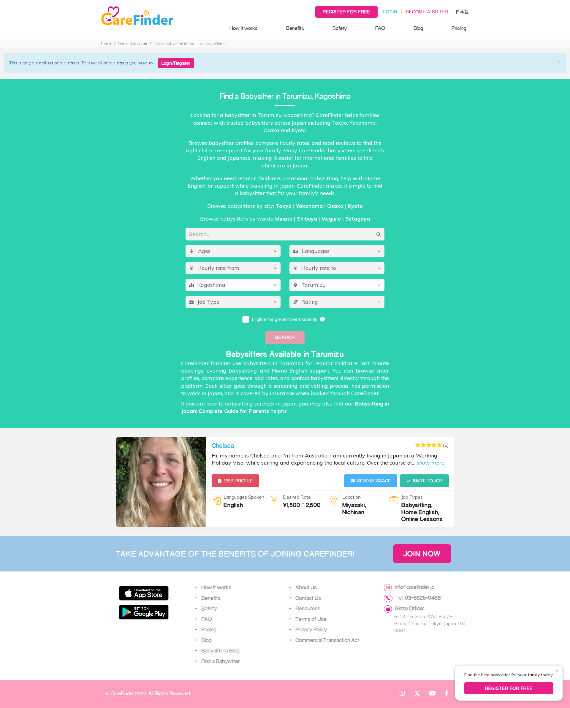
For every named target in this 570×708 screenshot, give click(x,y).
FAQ (380, 28)
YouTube (432, 693)
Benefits (295, 28)
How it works (243, 28)
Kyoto (355, 205)
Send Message (374, 480)
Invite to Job (427, 480)
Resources (307, 608)
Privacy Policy (311, 629)
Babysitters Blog (220, 650)
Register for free (346, 11)
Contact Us (308, 598)
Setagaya (357, 218)
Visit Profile (238, 480)
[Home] (159, 16)
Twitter (417, 693)
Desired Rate (297, 497)
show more (430, 462)
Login (390, 11)
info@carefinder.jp (414, 587)
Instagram (402, 693)
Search (284, 337)
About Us (306, 587)
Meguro (331, 218)
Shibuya (307, 218)
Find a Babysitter (132, 43)
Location (351, 497)
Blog (418, 28)
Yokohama (309, 205)
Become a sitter (427, 11)
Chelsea (223, 445)
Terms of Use (311, 619)
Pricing (459, 28)
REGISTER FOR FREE (509, 688)
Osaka (335, 205)
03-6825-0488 (423, 598)
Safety (339, 28)
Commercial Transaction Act (327, 640)
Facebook (446, 693)
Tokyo (284, 205)
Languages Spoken (244, 497)
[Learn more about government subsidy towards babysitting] (323, 319)
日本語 (462, 11)
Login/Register (176, 63)
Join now (422, 553)
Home (106, 43)
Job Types (412, 497)
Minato (283, 218)
